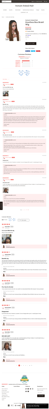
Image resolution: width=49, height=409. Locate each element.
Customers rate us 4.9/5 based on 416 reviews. (18, 384)
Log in (32, 1)
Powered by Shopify (31, 403)
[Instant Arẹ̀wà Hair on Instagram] (32, 389)
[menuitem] (5, 10)
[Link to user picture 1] (5, 93)
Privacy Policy (4, 390)
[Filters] (19, 220)
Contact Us (4, 398)
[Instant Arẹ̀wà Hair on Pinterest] (30, 389)
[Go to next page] (32, 365)
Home (3, 17)
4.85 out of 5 (27, 56)
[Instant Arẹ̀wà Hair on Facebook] (28, 389)
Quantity (27, 37)
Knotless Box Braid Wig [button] (10, 247)
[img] (5, 82)
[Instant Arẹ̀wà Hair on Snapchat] (26, 391)
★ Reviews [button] (1, 206)
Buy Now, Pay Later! (5, 391)
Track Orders (4, 393)
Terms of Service (5, 388)
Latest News (17, 386)
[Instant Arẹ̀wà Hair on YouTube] (28, 391)
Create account (39, 1)
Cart (46, 1)
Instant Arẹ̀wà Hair (24, 6)
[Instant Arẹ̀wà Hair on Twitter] (26, 389)
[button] (28, 27)
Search (3, 399)
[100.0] (21, 72)
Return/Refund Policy (5, 396)
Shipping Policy (5, 395)
